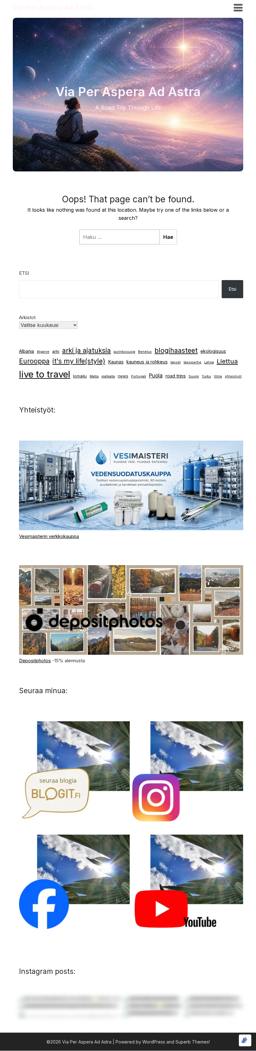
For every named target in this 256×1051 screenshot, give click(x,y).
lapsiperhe (192, 362)
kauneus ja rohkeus (147, 362)
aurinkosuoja (124, 352)
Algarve (43, 352)
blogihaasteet (176, 350)
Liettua (227, 361)
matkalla (108, 376)
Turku (206, 376)
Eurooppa (34, 361)
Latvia (209, 362)
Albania (26, 351)
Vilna (218, 376)
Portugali (138, 376)
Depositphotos (35, 661)
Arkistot (27, 317)
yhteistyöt (233, 376)
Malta (94, 376)
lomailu (80, 375)
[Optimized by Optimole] (245, 1040)
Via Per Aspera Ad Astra (52, 7)
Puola (156, 376)
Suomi (194, 376)
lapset (175, 362)
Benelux (145, 352)
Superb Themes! (192, 1041)
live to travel (44, 374)
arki (55, 351)
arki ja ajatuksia (86, 350)
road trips (175, 376)
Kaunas (116, 362)
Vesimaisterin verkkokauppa (49, 536)
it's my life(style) (78, 361)
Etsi (24, 273)
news (123, 375)
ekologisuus (213, 351)
